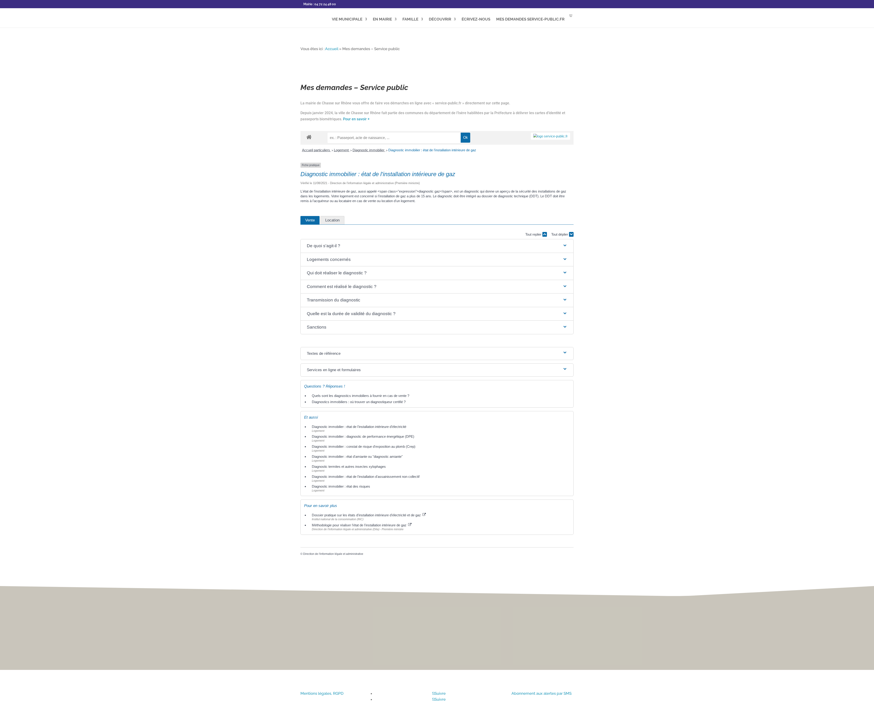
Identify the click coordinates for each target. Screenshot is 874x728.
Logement (342, 150)
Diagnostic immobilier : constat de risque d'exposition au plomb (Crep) (363, 446)
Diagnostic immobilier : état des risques (341, 486)
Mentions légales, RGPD (321, 693)
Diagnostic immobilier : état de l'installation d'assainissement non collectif (365, 476)
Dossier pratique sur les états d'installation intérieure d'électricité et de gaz (367, 515)
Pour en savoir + (356, 119)
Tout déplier (560, 234)
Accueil (331, 48)
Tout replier (533, 234)
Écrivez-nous (476, 19)
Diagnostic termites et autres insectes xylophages (349, 466)
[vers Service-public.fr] (550, 136)
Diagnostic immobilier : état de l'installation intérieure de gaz (432, 150)
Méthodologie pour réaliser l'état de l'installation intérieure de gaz (359, 525)
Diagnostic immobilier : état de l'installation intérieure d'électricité (359, 427)
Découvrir (440, 19)
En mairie (382, 19)
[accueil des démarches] (309, 137)
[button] (437, 246)
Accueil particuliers (316, 150)
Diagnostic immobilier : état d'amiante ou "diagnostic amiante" (357, 456)
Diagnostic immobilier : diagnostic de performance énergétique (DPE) (363, 436)
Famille (410, 19)
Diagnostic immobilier (369, 150)
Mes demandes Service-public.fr (530, 19)
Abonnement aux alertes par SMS (541, 693)
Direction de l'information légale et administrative (333, 554)
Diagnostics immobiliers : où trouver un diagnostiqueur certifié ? (359, 402)
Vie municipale (347, 19)
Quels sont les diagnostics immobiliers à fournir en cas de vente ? (360, 396)
